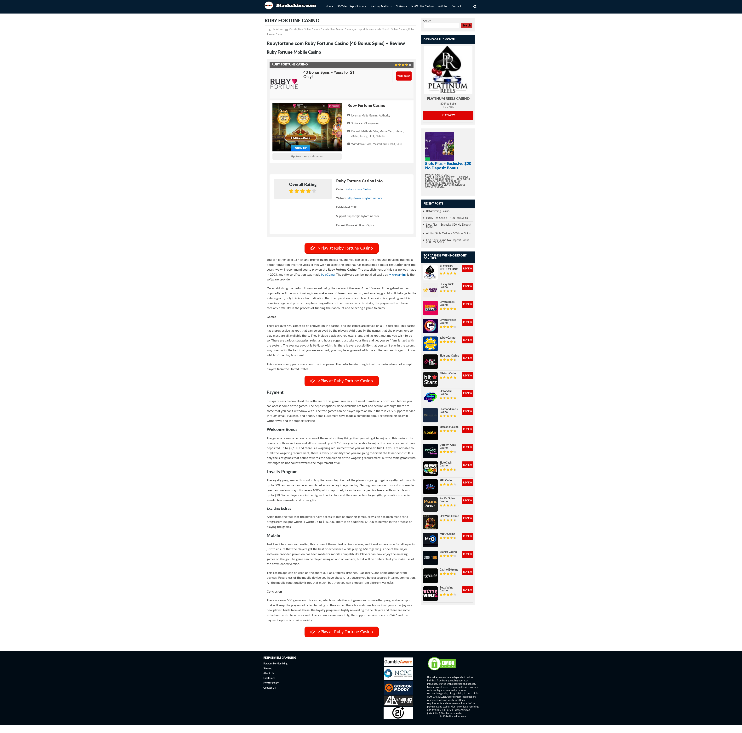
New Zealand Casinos (341, 29)
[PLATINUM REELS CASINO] (448, 70)
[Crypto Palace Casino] (430, 326)
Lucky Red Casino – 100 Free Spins (447, 218)
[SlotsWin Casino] (430, 522)
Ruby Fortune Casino (358, 189)
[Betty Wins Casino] (430, 593)
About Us (268, 673)
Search (427, 21)
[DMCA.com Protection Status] (441, 670)
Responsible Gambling (275, 664)
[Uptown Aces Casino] (430, 451)
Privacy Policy (271, 683)
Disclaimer (269, 678)
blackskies (277, 29)
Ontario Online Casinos (394, 29)
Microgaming (397, 274)
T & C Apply (448, 107)
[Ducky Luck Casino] (430, 290)
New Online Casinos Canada (313, 29)
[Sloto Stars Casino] (430, 397)
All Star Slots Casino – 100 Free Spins (448, 233)
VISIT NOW (404, 76)
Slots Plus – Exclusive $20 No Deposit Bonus (448, 225)
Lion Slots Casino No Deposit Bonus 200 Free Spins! (447, 241)
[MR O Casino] (430, 540)
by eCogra (328, 274)
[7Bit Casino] (430, 486)
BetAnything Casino (437, 211)
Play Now (448, 115)
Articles (442, 6)
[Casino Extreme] (430, 575)
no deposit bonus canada (367, 29)
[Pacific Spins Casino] (430, 504)
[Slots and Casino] (430, 361)
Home (329, 6)
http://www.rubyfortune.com (307, 156)
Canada (293, 29)
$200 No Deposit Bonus (351, 6)
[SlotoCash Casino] (430, 468)
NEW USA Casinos (422, 6)
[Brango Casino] (430, 558)
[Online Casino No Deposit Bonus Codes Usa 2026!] (291, 5)
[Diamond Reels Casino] (430, 415)
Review (467, 269)
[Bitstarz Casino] (430, 379)
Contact (456, 6)
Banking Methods (381, 6)
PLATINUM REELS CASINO (448, 99)
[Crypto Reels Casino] (430, 308)
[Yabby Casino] (430, 343)
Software (401, 6)
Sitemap (267, 668)
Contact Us (269, 688)
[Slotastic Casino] (430, 433)
